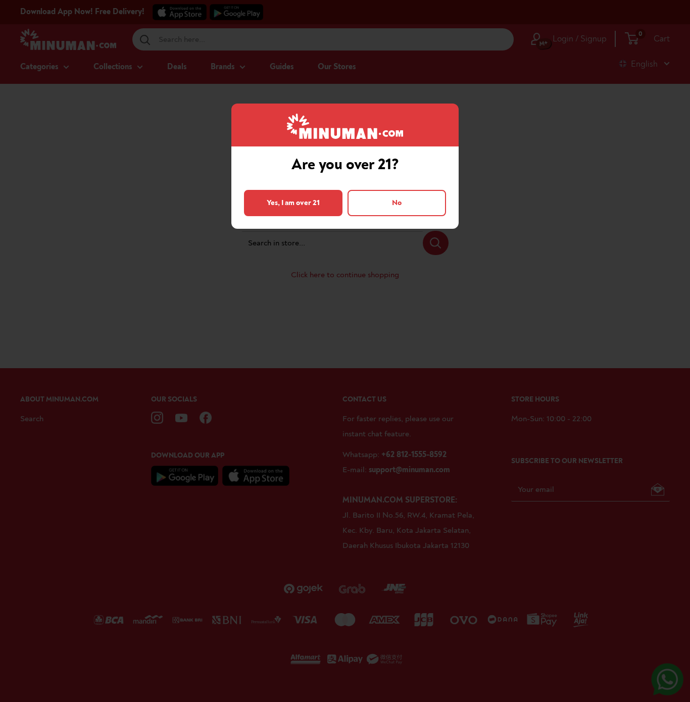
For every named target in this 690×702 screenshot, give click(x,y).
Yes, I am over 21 (293, 203)
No (397, 203)
